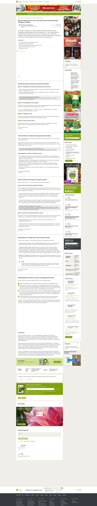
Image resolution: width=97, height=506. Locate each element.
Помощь (54, 495)
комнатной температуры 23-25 (24, 420)
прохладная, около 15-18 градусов (25, 419)
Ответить (19, 449)
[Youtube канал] (79, 1)
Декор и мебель (52, 502)
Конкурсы (37, 495)
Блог (28, 1)
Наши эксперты (69, 278)
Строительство (67, 296)
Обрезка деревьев (69, 147)
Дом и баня (62, 500)
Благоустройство (63, 502)
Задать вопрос (68, 160)
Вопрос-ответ (32, 1)
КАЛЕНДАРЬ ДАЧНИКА (30, 13)
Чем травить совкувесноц (70, 149)
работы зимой (24, 397)
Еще (77, 61)
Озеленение (52, 503)
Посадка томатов (21, 109)
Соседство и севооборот (31, 503)
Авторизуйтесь (20, 441)
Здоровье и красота (75, 502)
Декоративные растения (42, 500)
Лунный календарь (19, 500)
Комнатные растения (68, 285)
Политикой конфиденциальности (33, 392)
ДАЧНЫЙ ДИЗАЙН (51, 13)
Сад (65, 284)
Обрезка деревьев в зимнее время (72, 146)
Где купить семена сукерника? (71, 144)
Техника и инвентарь (64, 503)
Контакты (64, 495)
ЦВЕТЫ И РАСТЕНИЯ (44, 13)
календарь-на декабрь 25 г (70, 155)
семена (19, 397)
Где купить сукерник (69, 150)
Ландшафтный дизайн (72, 284)
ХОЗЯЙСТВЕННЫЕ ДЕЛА (58, 13)
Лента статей (25, 1)
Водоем (51, 500)
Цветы (77, 284)
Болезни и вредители (30, 500)
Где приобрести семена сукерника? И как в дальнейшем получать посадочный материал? (73, 153)
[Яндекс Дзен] (80, 1)
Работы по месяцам (19, 502)
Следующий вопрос (21, 424)
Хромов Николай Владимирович (27, 24)
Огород (68, 284)
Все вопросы (76, 160)
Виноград (73, 285)
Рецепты (46, 495)
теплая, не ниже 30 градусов (23, 421)
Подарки (41, 495)
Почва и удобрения (30, 502)
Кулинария (71, 296)
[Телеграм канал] (76, 1)
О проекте (59, 495)
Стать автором (40, 1)
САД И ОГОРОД (37, 13)
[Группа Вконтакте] (77, 1)
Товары (50, 495)
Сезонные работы (19, 503)
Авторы (36, 1)
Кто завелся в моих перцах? (70, 158)
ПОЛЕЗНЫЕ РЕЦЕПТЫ (66, 13)
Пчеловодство (77, 297)
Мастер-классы (69, 253)
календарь (67, 156)
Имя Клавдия (23, 445)
